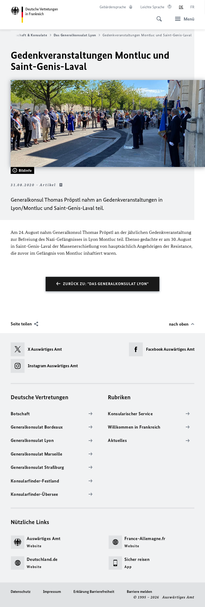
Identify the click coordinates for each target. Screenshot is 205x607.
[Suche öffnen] (157, 16)
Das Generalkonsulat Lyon (75, 35)
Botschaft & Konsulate (28, 35)
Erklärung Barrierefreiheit (93, 591)
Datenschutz (20, 591)
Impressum (52, 591)
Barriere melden (139, 591)
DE (181, 7)
